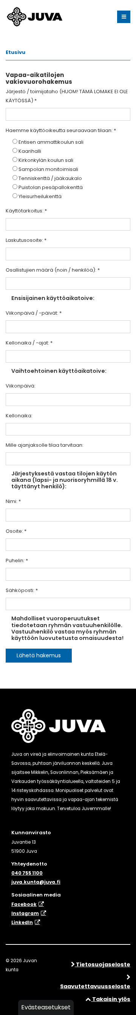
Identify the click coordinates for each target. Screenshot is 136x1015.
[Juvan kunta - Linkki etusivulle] (34, 15)
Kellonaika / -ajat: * (29, 342)
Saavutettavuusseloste (95, 986)
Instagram (25, 913)
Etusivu (15, 52)
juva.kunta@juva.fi (35, 882)
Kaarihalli (30, 151)
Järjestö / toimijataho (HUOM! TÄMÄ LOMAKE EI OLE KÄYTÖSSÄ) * (67, 96)
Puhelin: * (17, 560)
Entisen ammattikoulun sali (51, 142)
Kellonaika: (19, 415)
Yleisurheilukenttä (40, 196)
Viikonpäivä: (21, 385)
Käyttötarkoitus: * (26, 210)
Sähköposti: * (22, 590)
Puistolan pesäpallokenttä (51, 187)
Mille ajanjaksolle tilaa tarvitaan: (44, 445)
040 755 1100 (27, 873)
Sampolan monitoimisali (48, 169)
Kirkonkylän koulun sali (46, 160)
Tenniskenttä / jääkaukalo (50, 178)
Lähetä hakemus (39, 655)
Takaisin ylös (110, 999)
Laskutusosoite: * (26, 240)
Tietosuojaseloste (102, 964)
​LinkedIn (22, 923)
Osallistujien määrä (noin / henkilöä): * (53, 270)
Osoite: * (16, 531)
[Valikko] (123, 17)
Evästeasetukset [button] (46, 1007)
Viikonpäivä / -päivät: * (34, 313)
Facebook (24, 904)
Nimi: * (13, 501)
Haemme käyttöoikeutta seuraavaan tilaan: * (61, 130)
